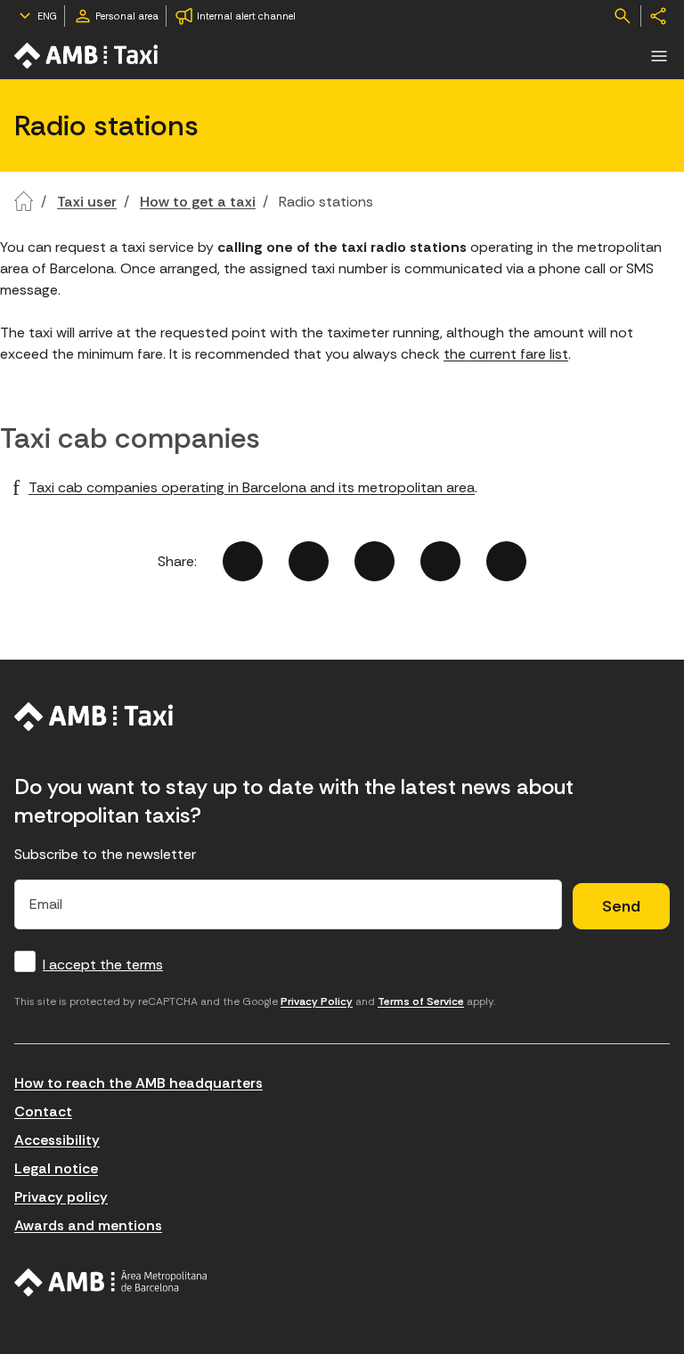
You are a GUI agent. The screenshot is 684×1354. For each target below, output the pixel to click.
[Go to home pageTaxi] (87, 56)
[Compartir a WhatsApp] (506, 561)
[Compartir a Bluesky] (440, 561)
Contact (43, 1111)
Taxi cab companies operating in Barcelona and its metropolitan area (251, 487)
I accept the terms (103, 964)
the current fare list (506, 354)
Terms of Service (421, 1001)
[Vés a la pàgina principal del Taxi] (94, 716)
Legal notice (56, 1168)
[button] (659, 56)
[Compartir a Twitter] (309, 561)
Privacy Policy (317, 1001)
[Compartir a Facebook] (243, 561)
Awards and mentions (88, 1225)
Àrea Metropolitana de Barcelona (111, 1283)
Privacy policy (61, 1197)
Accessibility (57, 1140)
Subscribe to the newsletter (105, 854)
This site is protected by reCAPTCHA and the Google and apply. (254, 1001)
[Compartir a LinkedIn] (374, 561)
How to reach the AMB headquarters (138, 1083)
